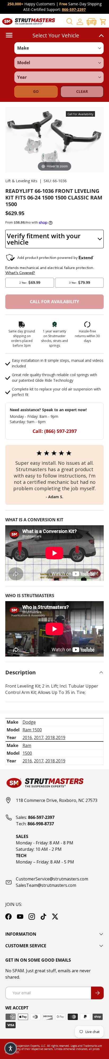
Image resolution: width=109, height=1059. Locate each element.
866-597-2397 (74, 9)
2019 (60, 737)
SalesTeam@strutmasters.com (46, 885)
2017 (38, 737)
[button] (91, 21)
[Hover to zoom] (54, 139)
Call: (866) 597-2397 (55, 431)
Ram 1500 (32, 730)
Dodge (29, 722)
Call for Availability (54, 302)
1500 (27, 753)
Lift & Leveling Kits (21, 180)
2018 (50, 737)
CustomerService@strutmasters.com (52, 879)
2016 (27, 737)
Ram (26, 745)
